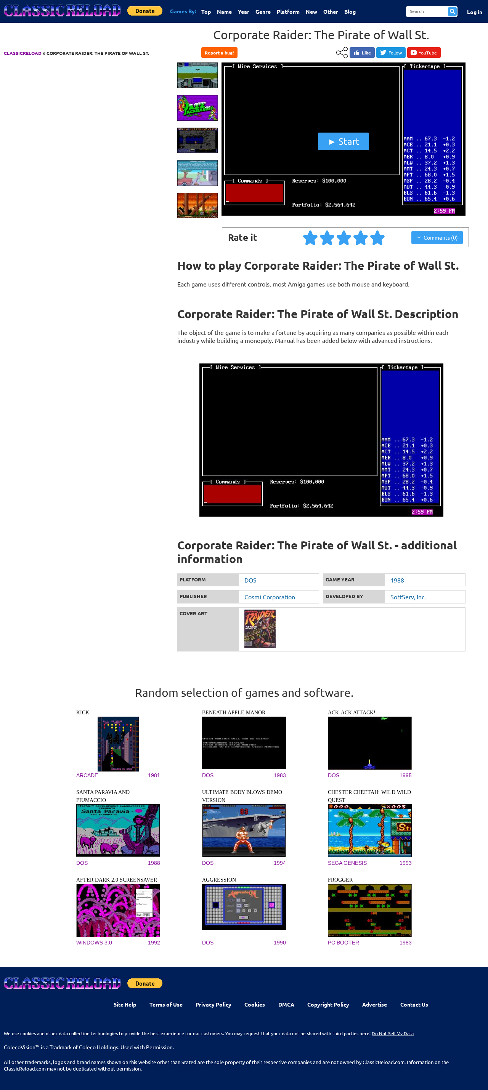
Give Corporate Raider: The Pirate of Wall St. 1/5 (311, 237)
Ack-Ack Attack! (352, 712)
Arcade (87, 775)
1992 (154, 943)
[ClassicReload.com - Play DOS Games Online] (62, 18)
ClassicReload (23, 53)
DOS (250, 580)
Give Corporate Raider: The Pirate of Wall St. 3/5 (344, 237)
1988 (397, 580)
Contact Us (414, 1004)
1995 (406, 775)
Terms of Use (166, 1004)
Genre (263, 11)
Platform (288, 11)
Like (366, 53)
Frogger (340, 880)
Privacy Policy (213, 1004)
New (311, 11)
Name (224, 11)
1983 (280, 775)
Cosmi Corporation (269, 596)
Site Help (125, 1004)
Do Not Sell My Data (393, 1033)
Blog (350, 11)
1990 (280, 943)
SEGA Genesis (347, 863)
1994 (280, 863)
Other (330, 11)
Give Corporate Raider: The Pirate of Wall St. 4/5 (361, 237)
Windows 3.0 (94, 943)
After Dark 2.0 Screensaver (116, 880)
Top (206, 11)
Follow (395, 53)
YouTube (428, 53)
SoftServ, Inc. (408, 596)
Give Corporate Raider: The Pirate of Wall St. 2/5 (327, 237)
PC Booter (343, 943)
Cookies (254, 1004)
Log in (474, 11)
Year (243, 11)
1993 (406, 863)
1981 (154, 775)
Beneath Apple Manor (233, 712)
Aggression (219, 880)
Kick (82, 712)
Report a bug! (219, 53)
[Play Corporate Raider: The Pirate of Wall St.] (344, 214)
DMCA (286, 1004)
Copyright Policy (328, 1004)
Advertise (374, 1004)
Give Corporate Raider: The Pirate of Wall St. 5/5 (378, 237)
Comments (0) (441, 237)
